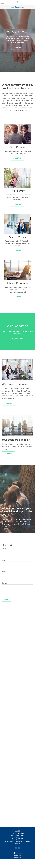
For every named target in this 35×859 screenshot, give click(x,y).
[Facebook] (16, 848)
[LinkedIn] (19, 848)
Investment (17, 857)
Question (5, 583)
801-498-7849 (20, 833)
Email (3, 560)
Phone (4, 571)
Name (4, 549)
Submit (6, 599)
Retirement (17, 855)
